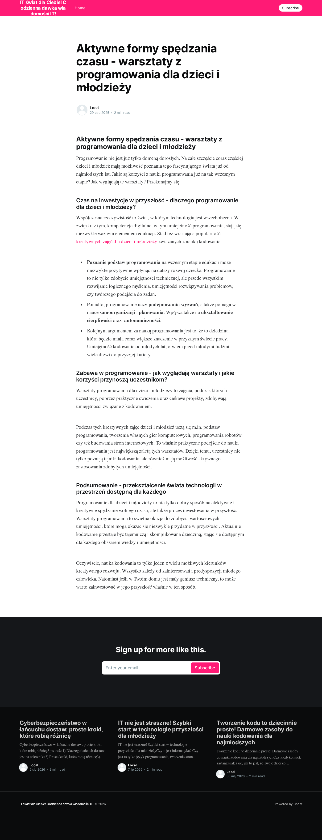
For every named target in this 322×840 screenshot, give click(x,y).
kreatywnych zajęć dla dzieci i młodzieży (116, 241)
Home (80, 7)
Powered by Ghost (288, 804)
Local (94, 107)
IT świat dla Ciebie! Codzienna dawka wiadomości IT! (57, 804)
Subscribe (290, 8)
